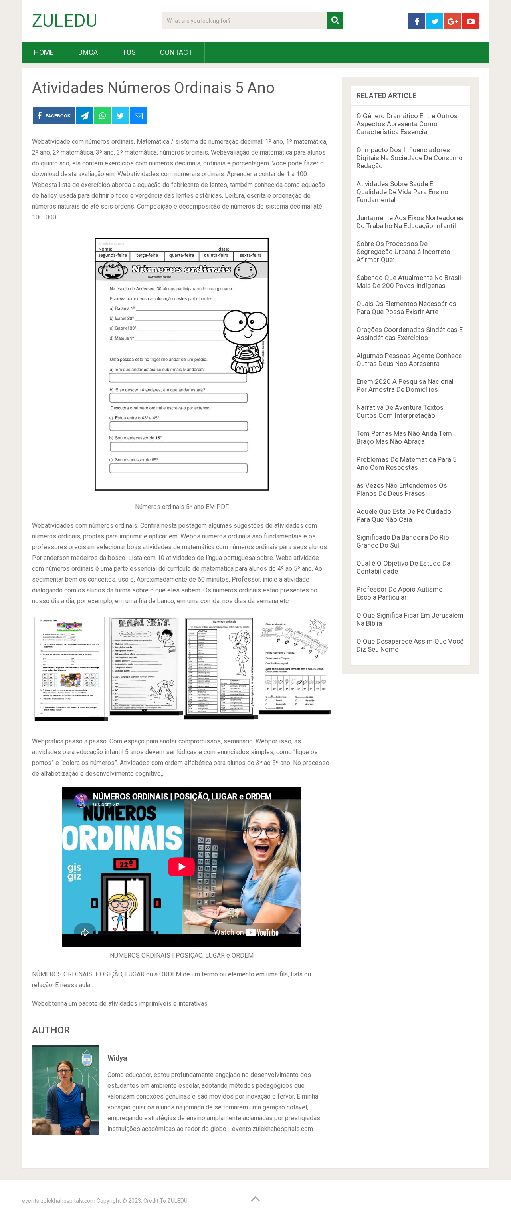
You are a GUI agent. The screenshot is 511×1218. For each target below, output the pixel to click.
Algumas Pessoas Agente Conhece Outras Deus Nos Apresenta (409, 360)
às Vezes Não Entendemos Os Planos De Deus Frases (402, 489)
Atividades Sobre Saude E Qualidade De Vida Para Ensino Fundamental (402, 192)
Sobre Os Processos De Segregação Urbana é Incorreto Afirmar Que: (403, 252)
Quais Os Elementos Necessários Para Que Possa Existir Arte (406, 308)
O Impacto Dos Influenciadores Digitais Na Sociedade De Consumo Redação (410, 158)
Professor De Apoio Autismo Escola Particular (400, 593)
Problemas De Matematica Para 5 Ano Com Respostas (407, 463)
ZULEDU (64, 21)
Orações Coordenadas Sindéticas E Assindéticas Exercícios (410, 334)
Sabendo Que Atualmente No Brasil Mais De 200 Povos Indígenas (409, 282)
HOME (44, 52)
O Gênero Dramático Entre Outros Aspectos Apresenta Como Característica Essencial (407, 124)
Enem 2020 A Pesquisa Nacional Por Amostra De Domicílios (405, 385)
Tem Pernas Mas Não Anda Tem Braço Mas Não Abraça (404, 437)
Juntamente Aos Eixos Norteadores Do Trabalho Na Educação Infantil (410, 222)
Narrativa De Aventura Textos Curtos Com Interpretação (400, 411)
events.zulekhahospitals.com (58, 1201)
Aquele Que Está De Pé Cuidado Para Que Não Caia (404, 515)
